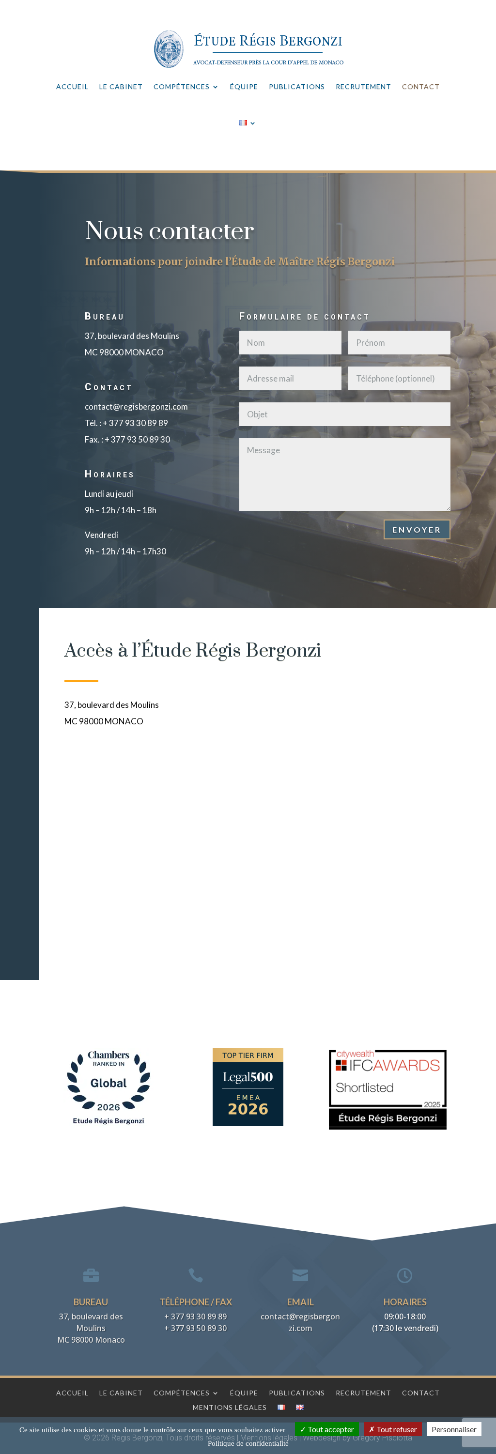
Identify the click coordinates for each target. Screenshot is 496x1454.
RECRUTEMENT (363, 86)
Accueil (72, 1392)
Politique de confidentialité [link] (248, 1443)
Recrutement (363, 1392)
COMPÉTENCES (182, 86)
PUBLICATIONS (297, 86)
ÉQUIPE (244, 86)
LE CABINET (121, 86)
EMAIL (300, 1302)
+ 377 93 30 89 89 (135, 423)
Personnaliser (454, 1429)
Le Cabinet (121, 1392)
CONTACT (421, 86)
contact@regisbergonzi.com (136, 406)
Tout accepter (330, 1429)
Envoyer (417, 529)
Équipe (244, 1392)
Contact (421, 1392)
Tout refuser (396, 1429)
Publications (297, 1392)
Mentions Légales (230, 1407)
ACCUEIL (72, 86)
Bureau (91, 1302)
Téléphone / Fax (195, 1302)
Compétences (182, 1392)
